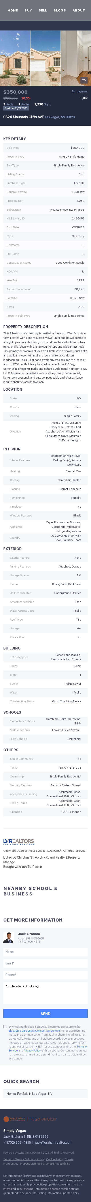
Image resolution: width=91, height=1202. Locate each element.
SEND (46, 1014)
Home (13, 10)
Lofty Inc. (23, 1152)
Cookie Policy (54, 1159)
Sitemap (47, 1163)
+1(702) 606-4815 (29, 941)
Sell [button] (43, 10)
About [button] (79, 10)
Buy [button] (28, 10)
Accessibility (62, 1163)
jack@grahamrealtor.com (53, 1143)
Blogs (60, 10)
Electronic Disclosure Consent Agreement (34, 1030)
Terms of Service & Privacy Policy (23, 1159)
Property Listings (30, 1163)
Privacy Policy (32, 1050)
